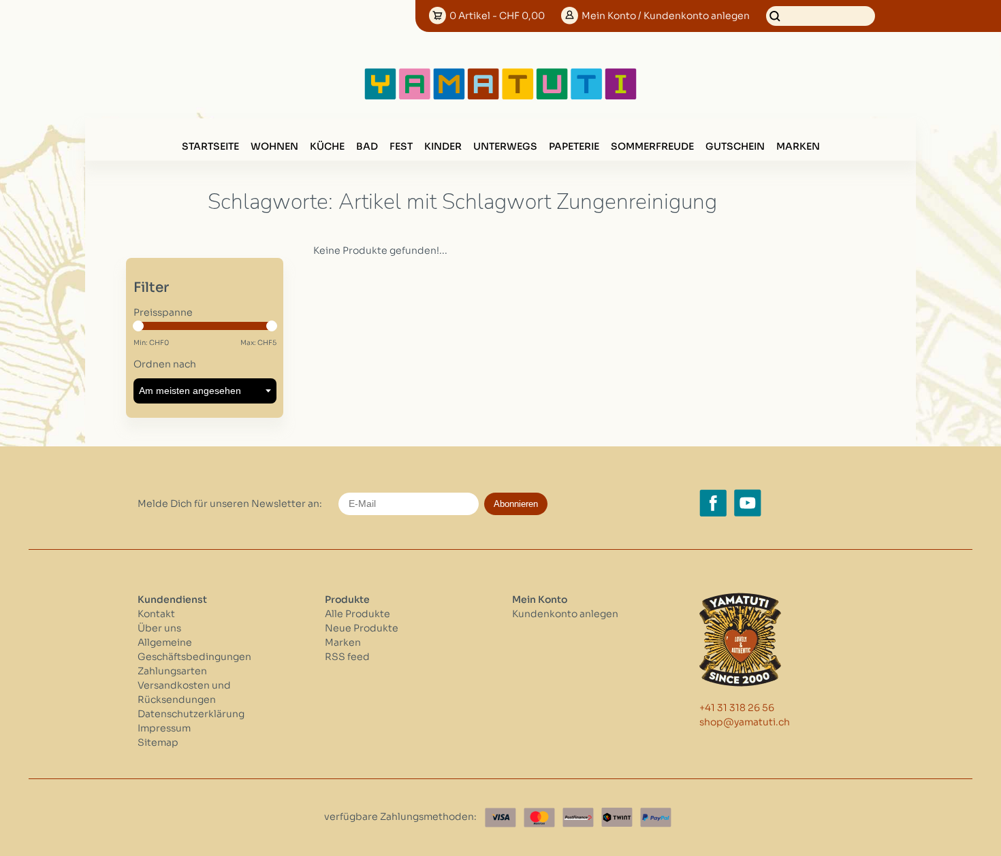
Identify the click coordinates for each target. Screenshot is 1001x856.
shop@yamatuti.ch (744, 722)
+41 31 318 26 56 (736, 708)
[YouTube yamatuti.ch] (747, 502)
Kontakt (156, 614)
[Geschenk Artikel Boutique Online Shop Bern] (500, 96)
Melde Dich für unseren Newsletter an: (230, 503)
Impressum (164, 728)
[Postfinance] (578, 817)
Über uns (159, 628)
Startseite (210, 146)
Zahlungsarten (172, 671)
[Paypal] (655, 817)
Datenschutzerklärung (191, 714)
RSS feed (347, 657)
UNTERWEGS (505, 146)
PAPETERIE (574, 146)
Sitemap (158, 742)
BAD (367, 146)
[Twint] (617, 817)
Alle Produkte (357, 614)
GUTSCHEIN (735, 146)
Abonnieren (516, 504)
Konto (666, 16)
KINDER (443, 146)
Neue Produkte (361, 628)
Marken (798, 146)
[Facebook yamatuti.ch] (713, 502)
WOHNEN (274, 146)
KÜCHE (327, 146)
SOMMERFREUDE (652, 146)
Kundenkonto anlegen (565, 614)
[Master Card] (539, 817)
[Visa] (500, 817)
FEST (401, 146)
